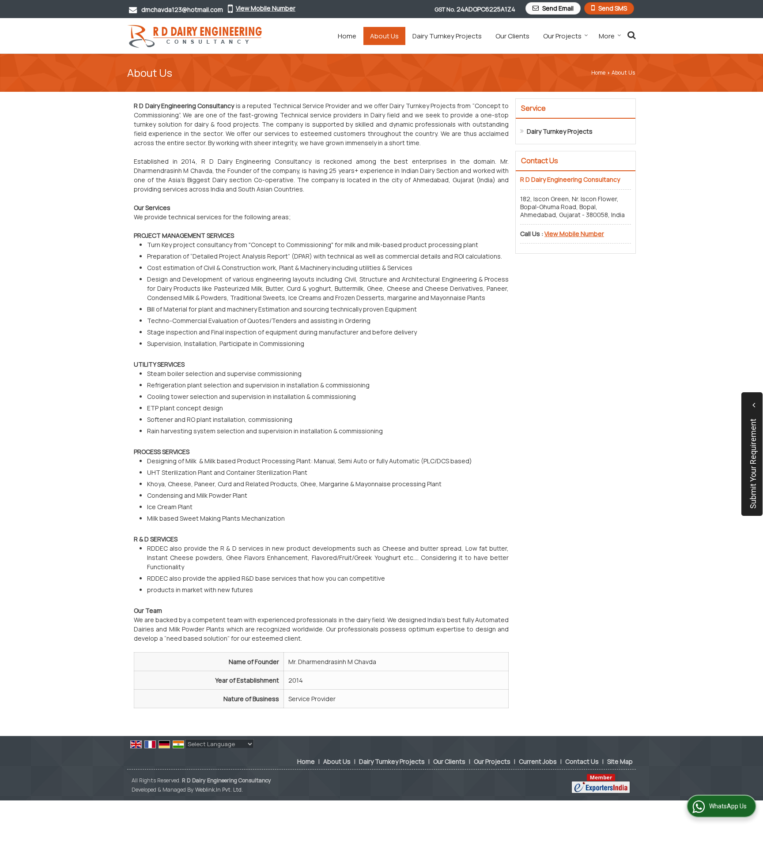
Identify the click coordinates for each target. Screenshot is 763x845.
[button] (265, 8)
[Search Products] (630, 35)
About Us (384, 36)
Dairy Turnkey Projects (447, 36)
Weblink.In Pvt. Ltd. (219, 789)
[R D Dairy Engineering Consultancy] (194, 36)
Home (347, 36)
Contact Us (582, 761)
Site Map (620, 761)
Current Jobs (538, 761)
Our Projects (562, 36)
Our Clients (512, 36)
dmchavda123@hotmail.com (182, 9)
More (607, 36)
